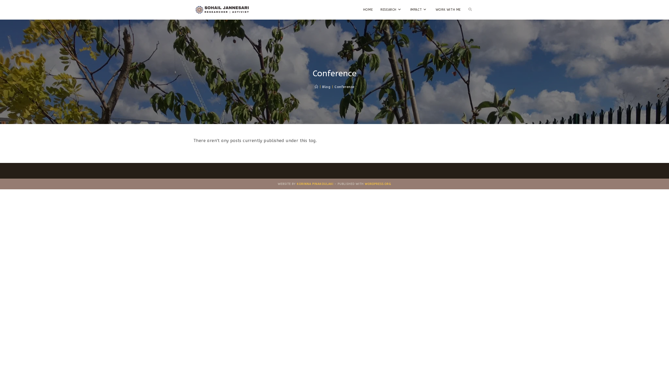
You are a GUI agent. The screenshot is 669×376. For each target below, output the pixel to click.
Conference (344, 87)
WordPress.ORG (378, 184)
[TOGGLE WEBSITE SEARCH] (470, 9)
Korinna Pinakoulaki (315, 184)
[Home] (316, 87)
